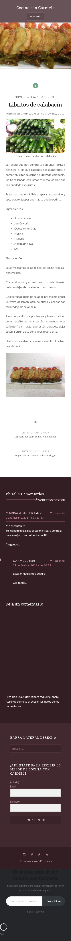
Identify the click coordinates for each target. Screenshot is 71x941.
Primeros (21, 96)
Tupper (51, 96)
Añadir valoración (49, 499)
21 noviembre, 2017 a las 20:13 (32, 565)
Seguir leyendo (35, 911)
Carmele (27, 113)
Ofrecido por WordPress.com (35, 860)
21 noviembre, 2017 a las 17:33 (25, 517)
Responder (59, 512)
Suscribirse (54, 901)
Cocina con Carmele (35, 7)
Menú (37, 16)
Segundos (37, 96)
